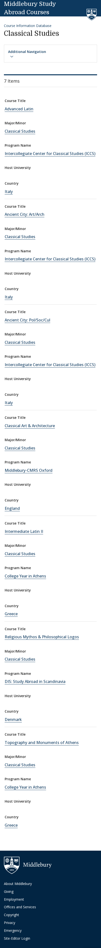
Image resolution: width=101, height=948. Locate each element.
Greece (11, 613)
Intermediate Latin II (24, 531)
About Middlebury (18, 883)
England (12, 508)
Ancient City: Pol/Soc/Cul (27, 320)
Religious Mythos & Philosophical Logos (42, 637)
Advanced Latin (19, 109)
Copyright (11, 914)
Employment (14, 899)
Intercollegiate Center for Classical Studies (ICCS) (50, 153)
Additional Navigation (27, 51)
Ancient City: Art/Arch (24, 214)
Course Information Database (27, 25)
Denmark (13, 719)
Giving (8, 891)
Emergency (13, 930)
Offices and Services (20, 907)
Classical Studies (20, 131)
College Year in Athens (25, 576)
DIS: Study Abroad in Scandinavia (35, 681)
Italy (9, 191)
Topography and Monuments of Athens (42, 742)
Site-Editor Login (17, 938)
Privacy (9, 922)
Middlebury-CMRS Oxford (28, 470)
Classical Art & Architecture (30, 425)
